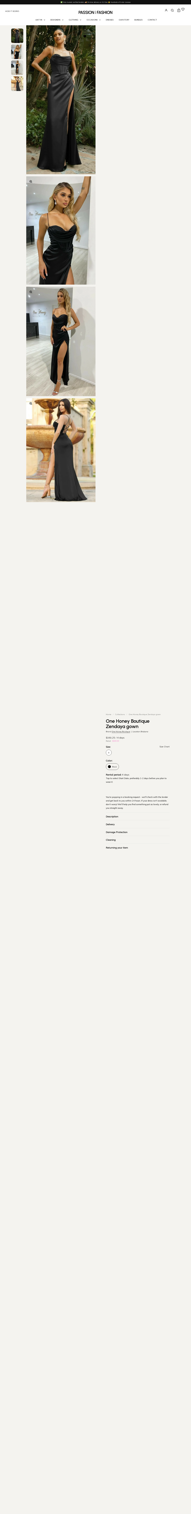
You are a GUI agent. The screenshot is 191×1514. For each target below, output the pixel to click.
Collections (120, 714)
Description (112, 816)
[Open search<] (172, 10)
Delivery (110, 824)
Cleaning (111, 839)
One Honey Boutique (121, 731)
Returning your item (117, 847)
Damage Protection (116, 832)
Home (108, 714)
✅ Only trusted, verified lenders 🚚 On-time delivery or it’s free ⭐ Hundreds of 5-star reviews (96, 2)
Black (114, 766)
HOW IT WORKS (12, 11)
